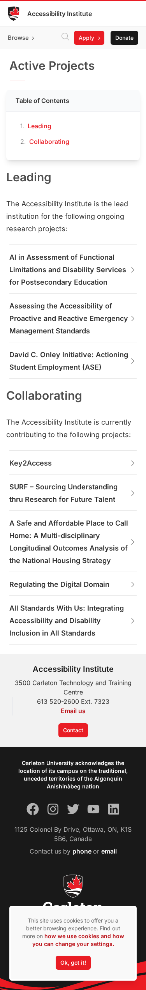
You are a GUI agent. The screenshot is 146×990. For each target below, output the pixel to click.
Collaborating (49, 141)
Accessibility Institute (59, 14)
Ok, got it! (73, 962)
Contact (73, 730)
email (109, 851)
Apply (86, 37)
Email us (73, 711)
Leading (39, 126)
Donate (124, 37)
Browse (18, 37)
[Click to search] (65, 38)
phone (82, 851)
